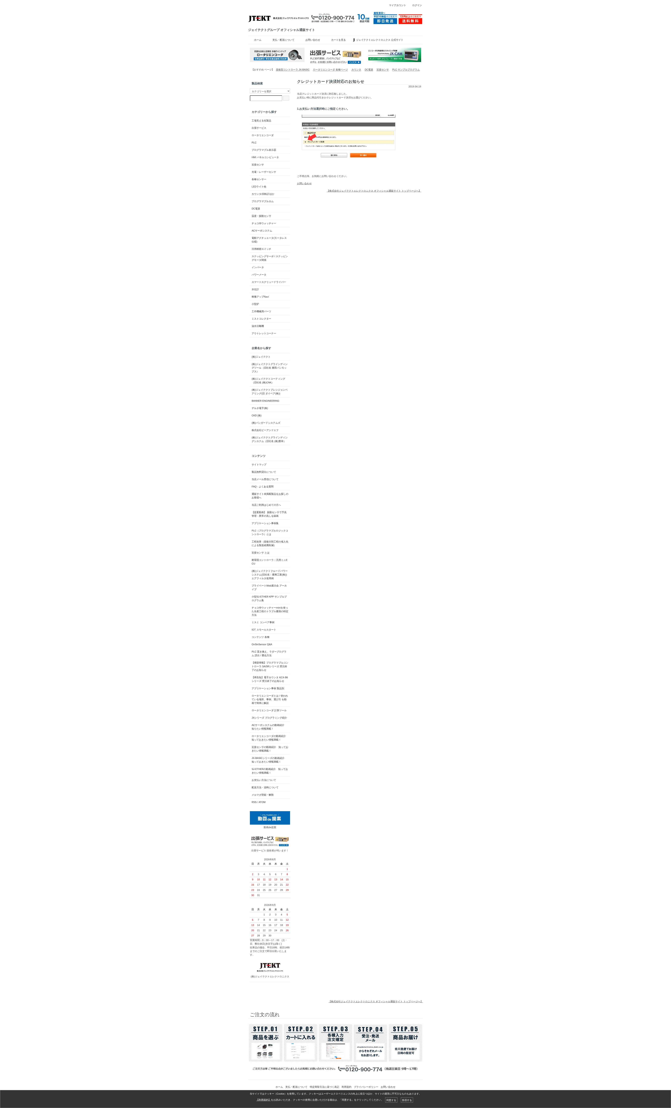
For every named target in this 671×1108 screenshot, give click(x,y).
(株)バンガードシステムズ (266, 422)
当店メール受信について (265, 479)
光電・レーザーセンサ (264, 172)
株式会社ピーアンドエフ (265, 430)
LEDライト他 (259, 186)
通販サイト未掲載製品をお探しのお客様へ (270, 496)
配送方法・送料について (265, 787)
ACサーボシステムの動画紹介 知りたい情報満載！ (269, 727)
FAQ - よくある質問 (262, 486)
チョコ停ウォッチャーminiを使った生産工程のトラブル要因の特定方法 (270, 611)
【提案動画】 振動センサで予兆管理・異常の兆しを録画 (269, 514)
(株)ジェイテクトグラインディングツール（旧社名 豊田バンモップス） (270, 368)
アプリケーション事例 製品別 (268, 688)
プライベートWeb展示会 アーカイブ (269, 587)
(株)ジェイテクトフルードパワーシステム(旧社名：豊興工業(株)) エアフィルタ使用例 (270, 575)
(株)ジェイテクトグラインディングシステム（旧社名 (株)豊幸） (270, 439)
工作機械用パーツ (261, 311)
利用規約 (346, 1086)
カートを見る (338, 39)
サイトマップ (259, 464)
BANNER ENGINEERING (265, 400)
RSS (254, 802)
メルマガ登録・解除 (263, 794)
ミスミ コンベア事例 (263, 622)
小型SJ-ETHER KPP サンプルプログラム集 (269, 598)
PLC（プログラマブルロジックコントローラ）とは (270, 532)
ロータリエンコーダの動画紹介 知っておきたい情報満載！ (269, 738)
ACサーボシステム (262, 230)
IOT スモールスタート (264, 629)
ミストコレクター (261, 318)
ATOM (262, 802)
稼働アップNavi (260, 296)
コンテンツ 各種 (260, 637)
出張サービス (259, 127)
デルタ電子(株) (260, 408)
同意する (391, 1100)
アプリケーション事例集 (265, 523)
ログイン (417, 5)
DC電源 (369, 69)
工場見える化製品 (261, 120)
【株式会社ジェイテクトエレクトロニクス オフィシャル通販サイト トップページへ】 (374, 190)
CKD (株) (257, 415)
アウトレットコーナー (264, 333)
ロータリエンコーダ (263, 135)
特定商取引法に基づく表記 (324, 1086)
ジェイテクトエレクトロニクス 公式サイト (379, 39)
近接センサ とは (260, 552)
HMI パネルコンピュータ (265, 157)
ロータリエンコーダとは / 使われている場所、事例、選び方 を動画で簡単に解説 (270, 699)
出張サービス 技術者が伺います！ (270, 850)
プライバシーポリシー (366, 1086)
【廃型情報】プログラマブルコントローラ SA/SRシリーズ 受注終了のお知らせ (270, 666)
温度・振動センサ (261, 216)
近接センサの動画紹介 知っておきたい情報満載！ (270, 749)
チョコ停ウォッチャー (264, 223)
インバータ (258, 267)
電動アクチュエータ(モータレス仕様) (269, 240)
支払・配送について (283, 39)
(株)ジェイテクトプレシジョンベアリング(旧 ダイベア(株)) (270, 391)
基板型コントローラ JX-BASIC (292, 69)
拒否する (407, 1100)
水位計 (255, 289)
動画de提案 (270, 827)
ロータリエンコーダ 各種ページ (330, 69)
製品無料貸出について (264, 471)
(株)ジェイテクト (261, 356)
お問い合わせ (312, 39)
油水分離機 (258, 326)
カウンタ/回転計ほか (263, 194)
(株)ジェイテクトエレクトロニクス (270, 976)
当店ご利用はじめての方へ (266, 505)
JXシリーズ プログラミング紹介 (269, 717)
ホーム (257, 39)
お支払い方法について (264, 780)
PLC (254, 142)
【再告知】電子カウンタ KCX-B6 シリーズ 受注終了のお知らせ (270, 679)
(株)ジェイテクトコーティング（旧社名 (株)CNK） (268, 380)
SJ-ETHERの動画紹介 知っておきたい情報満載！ (270, 771)
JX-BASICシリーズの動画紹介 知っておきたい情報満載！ (269, 760)
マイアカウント (397, 5)
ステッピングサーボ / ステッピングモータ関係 (270, 258)
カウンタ (356, 69)
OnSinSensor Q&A (262, 644)
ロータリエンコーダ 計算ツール (269, 710)
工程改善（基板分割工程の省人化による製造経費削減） (270, 543)
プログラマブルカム (263, 201)
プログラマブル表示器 (264, 150)
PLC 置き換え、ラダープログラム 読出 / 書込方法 (269, 653)
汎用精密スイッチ (261, 249)
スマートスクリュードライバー (269, 282)
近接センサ (383, 69)
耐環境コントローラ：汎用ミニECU (269, 562)
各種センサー (259, 179)
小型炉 (255, 304)
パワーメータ (259, 274)
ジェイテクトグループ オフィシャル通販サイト (281, 30)
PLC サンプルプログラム (406, 69)
